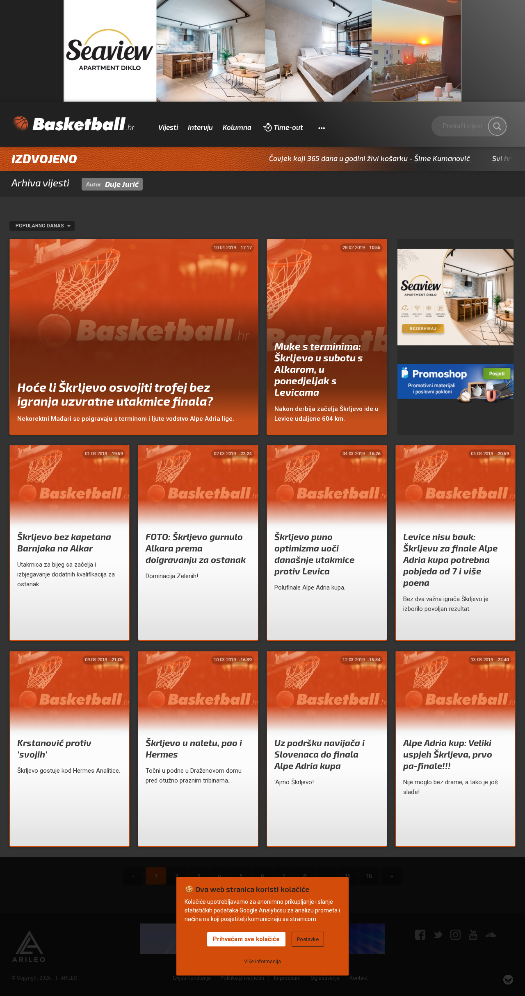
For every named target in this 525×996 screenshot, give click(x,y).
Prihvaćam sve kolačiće (246, 939)
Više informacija (262, 961)
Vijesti (168, 127)
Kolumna (237, 127)
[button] (321, 127)
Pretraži (497, 126)
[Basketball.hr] (73, 124)
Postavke (308, 939)
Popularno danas (40, 226)
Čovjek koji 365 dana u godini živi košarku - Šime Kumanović (333, 158)
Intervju (200, 127)
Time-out (288, 127)
